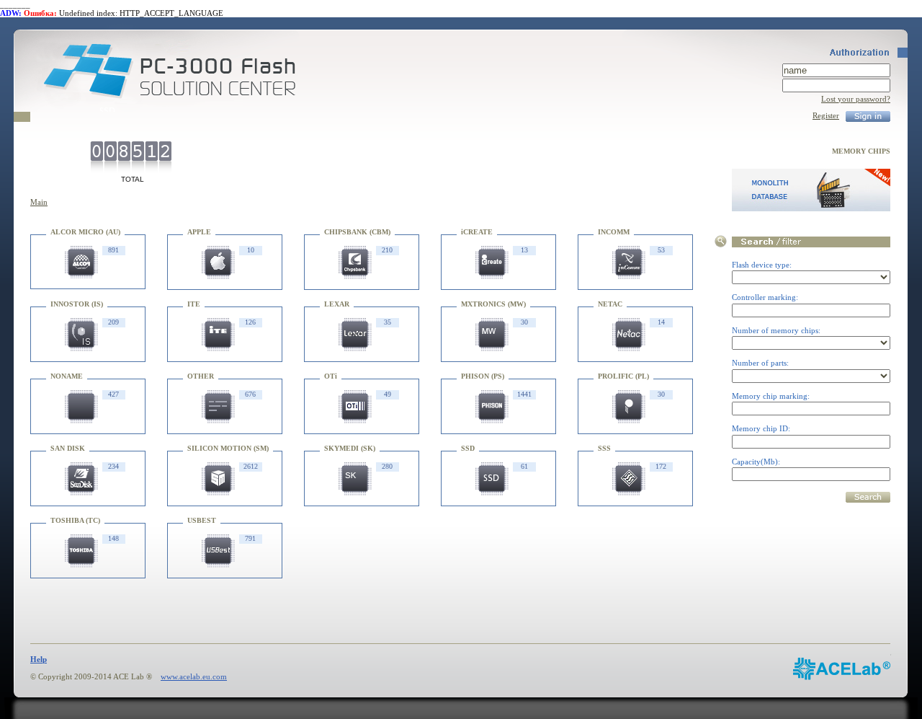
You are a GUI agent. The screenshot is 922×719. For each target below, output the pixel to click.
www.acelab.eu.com (194, 676)
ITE (193, 304)
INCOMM (614, 232)
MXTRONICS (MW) (493, 304)
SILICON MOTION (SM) (228, 448)
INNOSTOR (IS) (76, 304)
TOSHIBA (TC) (75, 520)
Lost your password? (855, 98)
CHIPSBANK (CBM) (357, 232)
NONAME (66, 376)
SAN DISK (67, 448)
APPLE (199, 232)
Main (39, 202)
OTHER (200, 376)
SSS (604, 448)
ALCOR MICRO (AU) (85, 232)
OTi (330, 376)
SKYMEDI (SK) (349, 448)
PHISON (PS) (482, 376)
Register (826, 115)
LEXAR (336, 304)
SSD (468, 448)
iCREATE (477, 232)
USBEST (201, 520)
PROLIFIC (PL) (623, 376)
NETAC (610, 304)
